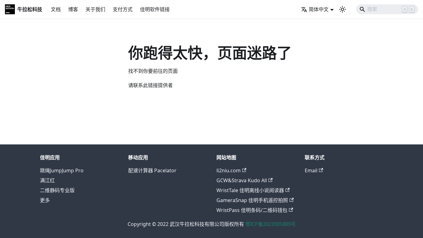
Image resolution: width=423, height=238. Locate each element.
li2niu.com (228, 170)
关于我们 (95, 9)
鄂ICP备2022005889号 (270, 224)
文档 (56, 9)
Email (311, 170)
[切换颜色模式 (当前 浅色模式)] (342, 9)
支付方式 (123, 9)
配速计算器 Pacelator (152, 170)
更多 (45, 200)
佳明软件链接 (155, 9)
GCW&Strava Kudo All (241, 180)
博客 (73, 9)
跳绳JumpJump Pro (62, 170)
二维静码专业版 (57, 190)
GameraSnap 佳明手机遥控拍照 (252, 200)
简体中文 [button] (319, 9)
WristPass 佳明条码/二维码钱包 (251, 210)
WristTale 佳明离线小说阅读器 (250, 190)
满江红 (47, 180)
